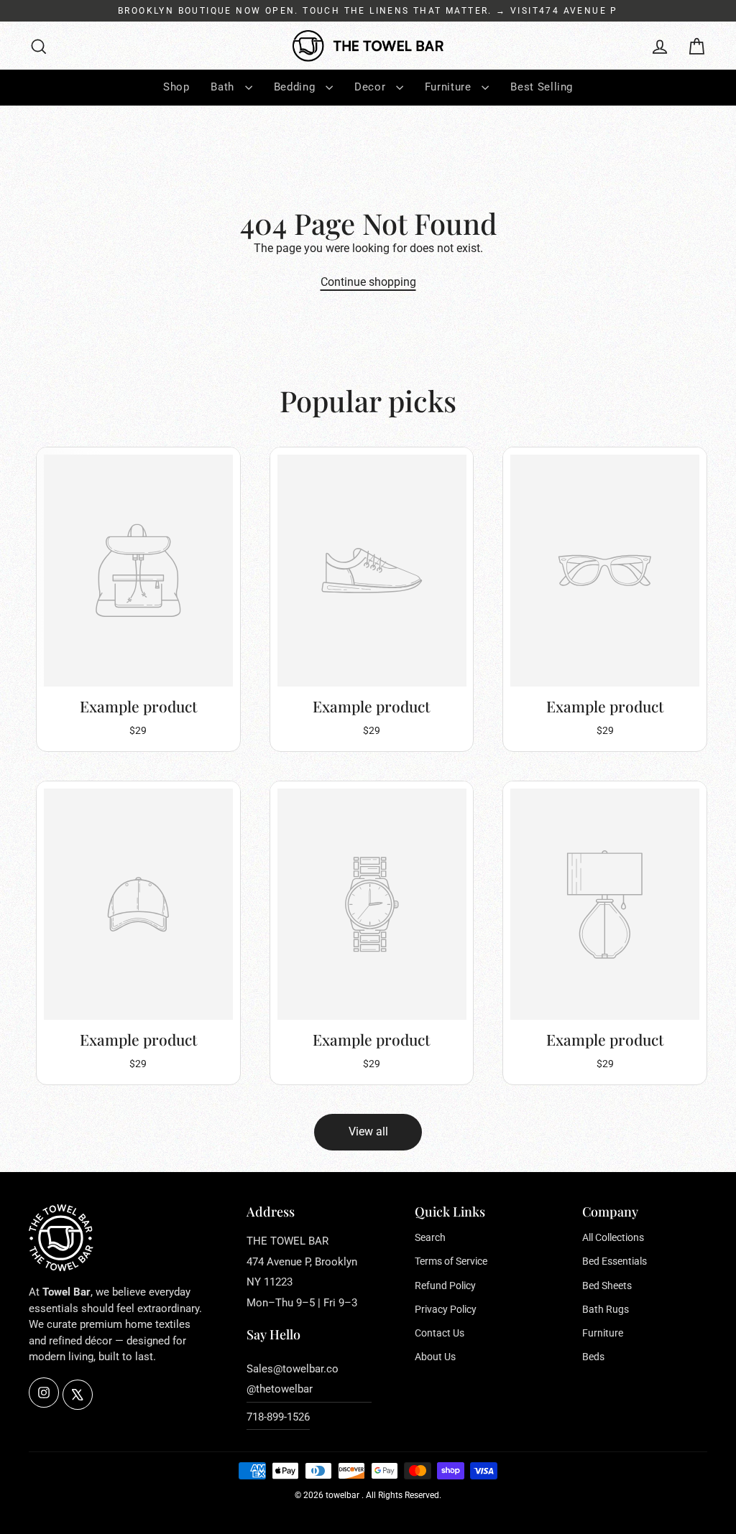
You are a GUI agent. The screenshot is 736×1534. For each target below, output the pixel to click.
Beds (593, 1356)
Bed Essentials (614, 1261)
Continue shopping (368, 282)
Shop (176, 86)
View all (368, 1131)
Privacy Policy (446, 1309)
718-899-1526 (278, 1416)
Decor (371, 86)
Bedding (296, 86)
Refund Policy (445, 1285)
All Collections (613, 1237)
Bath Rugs (605, 1309)
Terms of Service (451, 1261)
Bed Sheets (607, 1285)
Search (430, 1237)
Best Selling (541, 86)
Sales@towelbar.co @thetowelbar (293, 1379)
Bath (224, 86)
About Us (435, 1356)
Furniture (450, 86)
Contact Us (439, 1333)
